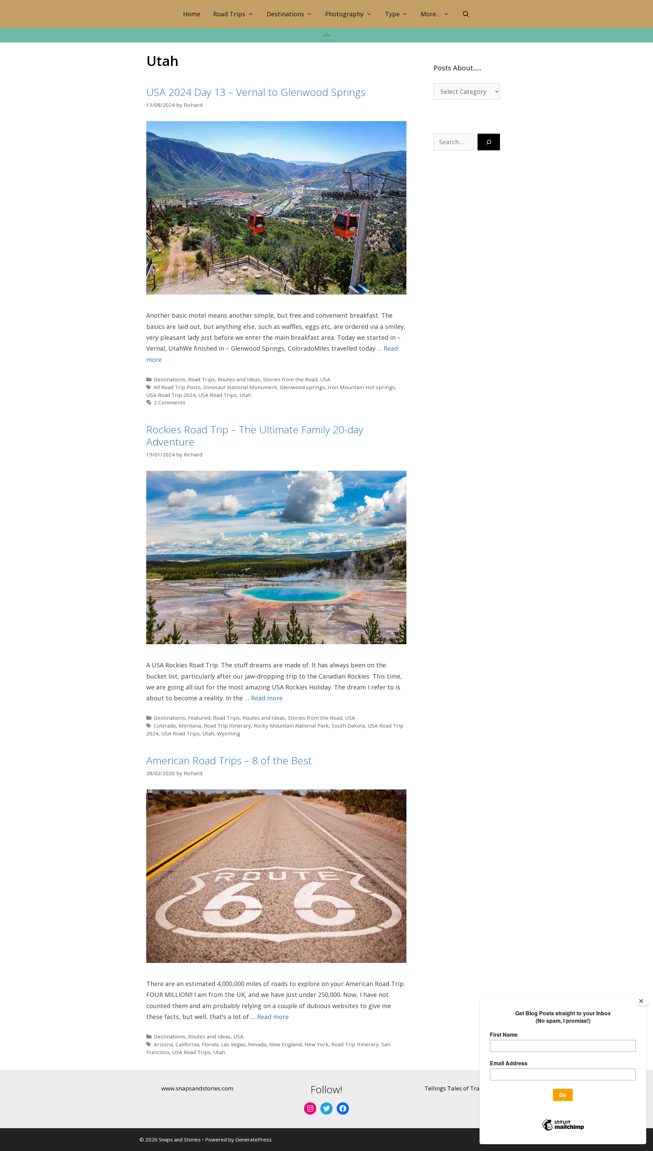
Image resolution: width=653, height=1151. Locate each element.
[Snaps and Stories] (326, 34)
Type (392, 14)
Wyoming (228, 733)
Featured (199, 717)
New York (316, 1044)
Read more (267, 698)
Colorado (165, 725)
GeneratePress (253, 1139)
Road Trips (229, 14)
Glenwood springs (302, 387)
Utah (245, 394)
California (187, 1044)
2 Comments (169, 402)
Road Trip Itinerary (227, 725)
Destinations (285, 14)
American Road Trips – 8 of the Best (229, 760)
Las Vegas (233, 1044)
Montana (190, 725)
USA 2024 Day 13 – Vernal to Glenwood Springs (255, 92)
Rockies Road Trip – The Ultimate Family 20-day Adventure (254, 435)
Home (191, 14)
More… (431, 14)
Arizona (163, 1044)
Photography (344, 14)
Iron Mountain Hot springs (361, 387)
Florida (210, 1044)
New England (285, 1044)
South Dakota (348, 725)
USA (325, 379)
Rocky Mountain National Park (291, 725)
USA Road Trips (217, 394)
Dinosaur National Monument (240, 387)
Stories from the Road (290, 379)
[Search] (489, 142)
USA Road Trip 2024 (171, 394)
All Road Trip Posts (177, 387)
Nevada (257, 1044)
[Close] (643, 1001)
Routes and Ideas (239, 379)
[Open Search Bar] (465, 14)
